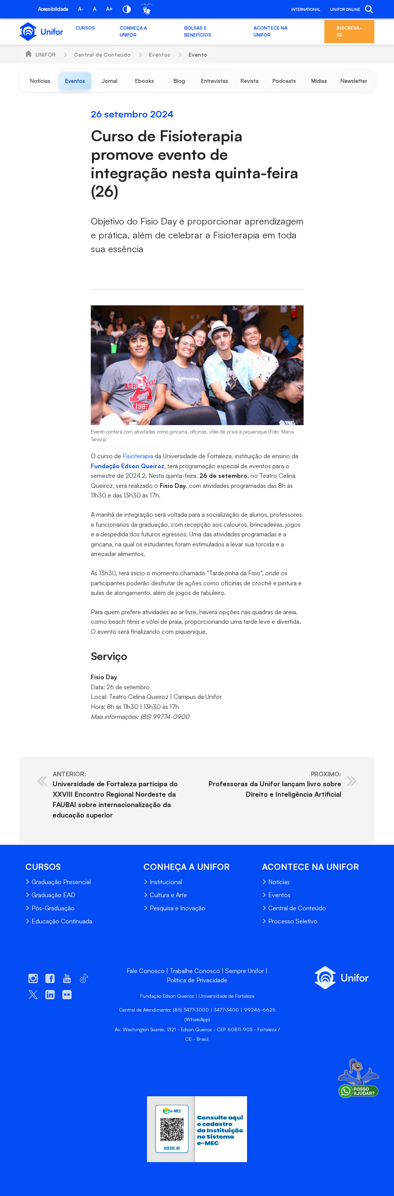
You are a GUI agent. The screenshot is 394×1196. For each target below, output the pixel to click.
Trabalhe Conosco (195, 971)
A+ (109, 9)
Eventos (159, 54)
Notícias (279, 882)
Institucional (166, 882)
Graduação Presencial (61, 882)
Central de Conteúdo (102, 54)
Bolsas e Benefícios (197, 31)
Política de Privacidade (197, 980)
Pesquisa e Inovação (177, 908)
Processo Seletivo (292, 921)
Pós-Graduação (53, 908)
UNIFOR (45, 54)
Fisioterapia (138, 456)
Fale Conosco (146, 971)
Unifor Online (345, 9)
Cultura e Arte (168, 895)
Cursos (85, 28)
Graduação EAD (53, 895)
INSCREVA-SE (349, 31)
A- (80, 9)
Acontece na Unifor (270, 31)
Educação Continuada (62, 921)
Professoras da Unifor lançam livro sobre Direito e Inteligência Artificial (275, 784)
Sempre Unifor (244, 971)
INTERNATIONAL (305, 9)
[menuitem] (40, 80)
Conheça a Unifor (133, 31)
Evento (198, 54)
